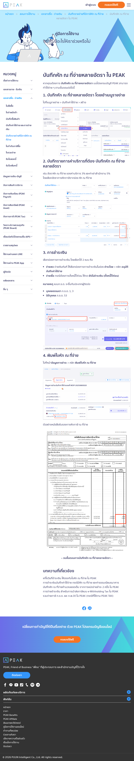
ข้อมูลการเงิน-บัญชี (12, 176)
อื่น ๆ (5, 289)
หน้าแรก (9, 14)
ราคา (5, 711)
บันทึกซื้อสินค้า (13, 119)
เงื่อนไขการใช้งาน (11, 742)
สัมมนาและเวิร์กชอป (12, 723)
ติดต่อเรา (17, 675)
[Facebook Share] (84, 609)
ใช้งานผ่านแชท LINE (13, 254)
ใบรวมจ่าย (11, 152)
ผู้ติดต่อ (7, 271)
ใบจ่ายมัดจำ (11, 112)
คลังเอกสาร (8, 280)
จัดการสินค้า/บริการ (13, 185)
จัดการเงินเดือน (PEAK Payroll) (14, 195)
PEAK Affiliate (10, 719)
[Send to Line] (90, 609)
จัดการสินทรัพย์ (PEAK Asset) (14, 206)
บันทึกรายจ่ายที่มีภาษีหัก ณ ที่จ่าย (86, 14)
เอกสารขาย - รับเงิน (12, 89)
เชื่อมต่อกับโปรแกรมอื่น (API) (16, 236)
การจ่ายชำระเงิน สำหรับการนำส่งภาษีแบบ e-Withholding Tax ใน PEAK (80, 591)
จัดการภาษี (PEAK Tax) (14, 216)
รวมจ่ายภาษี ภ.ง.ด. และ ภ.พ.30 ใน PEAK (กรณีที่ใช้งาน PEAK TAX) (78, 596)
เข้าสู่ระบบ (90, 5)
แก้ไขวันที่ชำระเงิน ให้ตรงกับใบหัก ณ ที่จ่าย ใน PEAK (69, 578)
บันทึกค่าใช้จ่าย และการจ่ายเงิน (18, 127)
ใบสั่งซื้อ (9, 106)
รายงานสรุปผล (10, 245)
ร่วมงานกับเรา (9, 734)
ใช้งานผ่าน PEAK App (13, 262)
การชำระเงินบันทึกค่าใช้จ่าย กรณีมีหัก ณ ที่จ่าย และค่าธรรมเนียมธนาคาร (81, 582)
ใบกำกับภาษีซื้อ (13, 146)
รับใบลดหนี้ (11, 159)
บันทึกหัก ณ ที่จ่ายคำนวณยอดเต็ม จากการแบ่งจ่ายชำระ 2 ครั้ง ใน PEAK (81, 587)
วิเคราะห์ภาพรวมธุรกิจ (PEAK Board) (13, 227)
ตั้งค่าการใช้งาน (10, 80)
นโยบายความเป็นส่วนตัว (14, 738)
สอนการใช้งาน (27, 14)
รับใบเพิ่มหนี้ (11, 165)
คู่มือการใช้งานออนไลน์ (13, 727)
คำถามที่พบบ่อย (10, 730)
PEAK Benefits (10, 715)
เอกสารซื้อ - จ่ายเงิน (51, 14)
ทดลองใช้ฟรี (111, 5)
